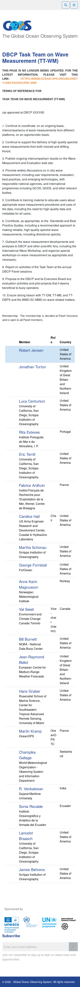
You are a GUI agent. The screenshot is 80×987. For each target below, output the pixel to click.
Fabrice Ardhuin (32, 485)
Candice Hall (29, 516)
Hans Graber (29, 691)
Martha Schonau (33, 547)
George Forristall (33, 565)
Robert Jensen (31, 350)
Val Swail (26, 609)
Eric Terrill (27, 454)
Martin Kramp (30, 731)
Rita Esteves (29, 432)
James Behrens (32, 869)
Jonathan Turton (32, 366)
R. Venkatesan (31, 788)
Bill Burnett (28, 639)
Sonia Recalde (31, 806)
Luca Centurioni (32, 401)
